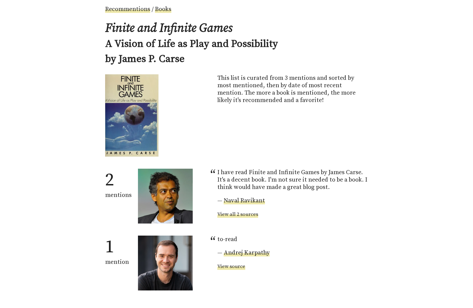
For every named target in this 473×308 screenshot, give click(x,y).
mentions (118, 184)
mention (117, 251)
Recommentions (127, 9)
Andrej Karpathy (247, 252)
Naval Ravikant (244, 200)
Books (163, 9)
